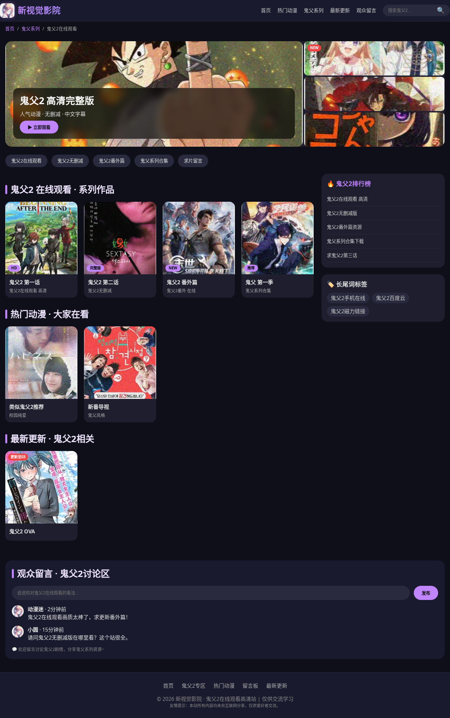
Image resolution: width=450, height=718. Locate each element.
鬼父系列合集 (154, 161)
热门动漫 (287, 10)
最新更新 (340, 10)
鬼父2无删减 (70, 161)
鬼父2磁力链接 (348, 311)
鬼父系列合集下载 (345, 241)
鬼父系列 (313, 10)
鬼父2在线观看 (26, 161)
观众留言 (366, 10)
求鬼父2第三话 (342, 255)
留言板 (250, 685)
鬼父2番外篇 (112, 161)
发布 (426, 593)
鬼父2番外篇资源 (344, 227)
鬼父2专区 (194, 685)
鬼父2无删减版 (342, 213)
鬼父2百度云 (390, 298)
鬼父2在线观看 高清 (347, 199)
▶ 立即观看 (39, 127)
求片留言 (193, 161)
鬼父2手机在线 (348, 298)
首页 (266, 10)
